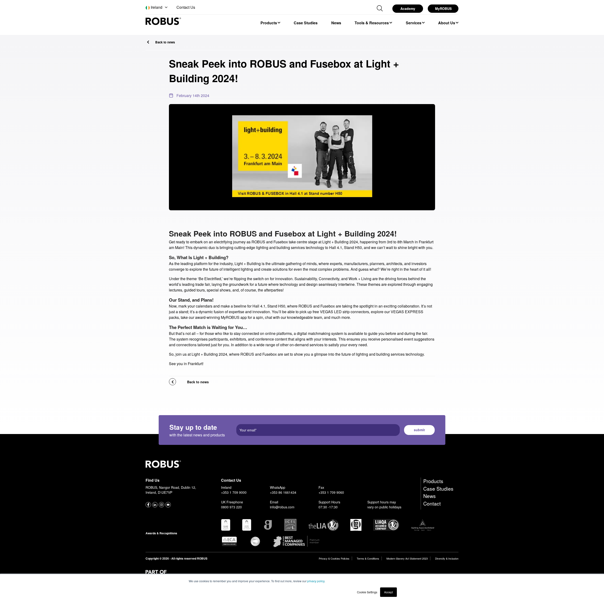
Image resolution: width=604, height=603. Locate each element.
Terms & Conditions (368, 558)
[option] (270, 22)
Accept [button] (388, 592)
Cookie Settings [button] (367, 592)
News (429, 495)
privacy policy (315, 581)
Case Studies (438, 488)
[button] (157, 8)
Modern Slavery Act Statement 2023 (407, 558)
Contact (432, 503)
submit (419, 429)
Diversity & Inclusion (446, 558)
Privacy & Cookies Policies (334, 558)
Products (433, 481)
